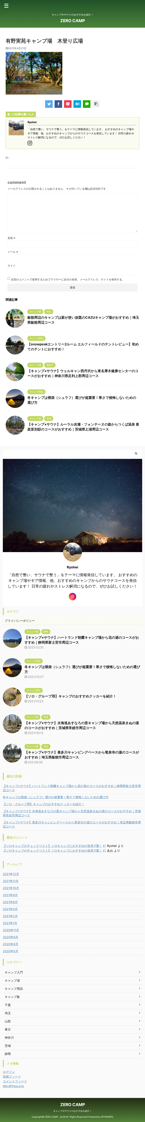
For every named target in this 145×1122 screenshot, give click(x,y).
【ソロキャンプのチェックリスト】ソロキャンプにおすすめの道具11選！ (52, 846)
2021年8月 (10, 902)
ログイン (9, 1072)
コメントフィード (15, 1081)
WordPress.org (13, 1086)
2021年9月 (10, 895)
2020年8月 (10, 944)
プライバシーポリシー (20, 621)
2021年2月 (10, 916)
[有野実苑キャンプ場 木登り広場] (77, 104)
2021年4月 (10, 909)
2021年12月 (11, 874)
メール (13, 251)
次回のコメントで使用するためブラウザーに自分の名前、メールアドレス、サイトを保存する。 (68, 279)
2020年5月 (10, 951)
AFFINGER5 (107, 1116)
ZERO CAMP (72, 20)
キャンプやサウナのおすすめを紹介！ (72, 1110)
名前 (11, 237)
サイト (11, 265)
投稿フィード (12, 1076)
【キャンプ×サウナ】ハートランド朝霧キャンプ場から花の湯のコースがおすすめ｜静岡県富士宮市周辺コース (72, 788)
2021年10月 (11, 888)
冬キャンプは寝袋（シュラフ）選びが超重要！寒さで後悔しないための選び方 (56, 797)
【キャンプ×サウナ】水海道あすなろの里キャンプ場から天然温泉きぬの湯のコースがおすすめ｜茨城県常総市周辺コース (72, 813)
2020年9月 (10, 937)
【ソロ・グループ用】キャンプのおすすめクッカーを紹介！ (70, 696)
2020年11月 (11, 930)
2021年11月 (11, 881)
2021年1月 (10, 923)
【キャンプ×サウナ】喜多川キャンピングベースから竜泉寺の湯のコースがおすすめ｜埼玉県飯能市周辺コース (72, 824)
